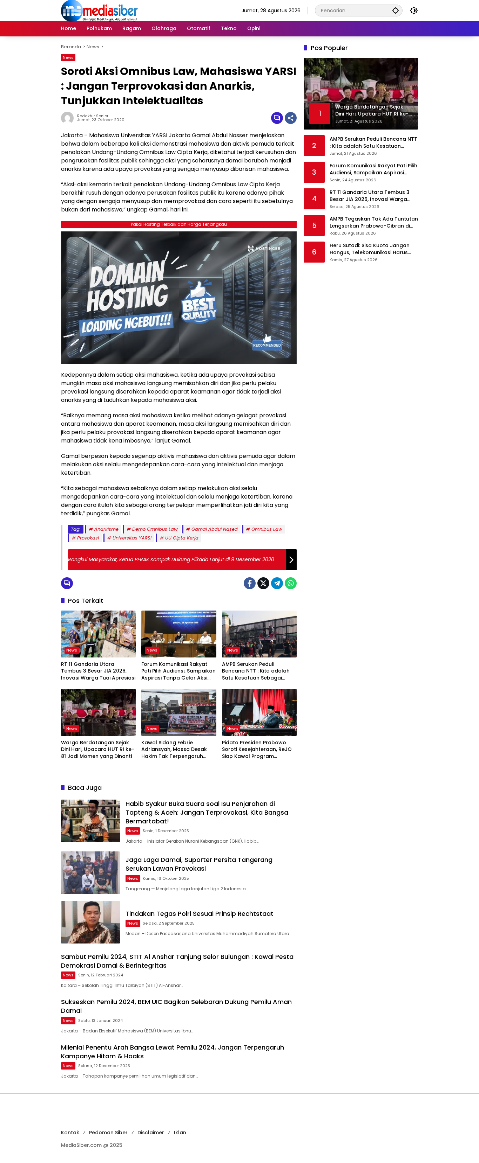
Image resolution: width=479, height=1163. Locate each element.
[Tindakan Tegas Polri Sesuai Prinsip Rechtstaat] (90, 922)
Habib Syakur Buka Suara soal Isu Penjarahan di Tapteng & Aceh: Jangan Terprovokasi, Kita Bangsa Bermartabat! (207, 812)
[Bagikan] (291, 118)
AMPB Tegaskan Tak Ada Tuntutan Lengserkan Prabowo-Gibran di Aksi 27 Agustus (374, 222)
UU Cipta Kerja (181, 538)
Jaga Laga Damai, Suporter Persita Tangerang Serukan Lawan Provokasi (199, 864)
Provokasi (88, 538)
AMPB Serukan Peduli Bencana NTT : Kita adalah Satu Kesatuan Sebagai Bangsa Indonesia (256, 671)
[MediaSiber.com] (99, 10)
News (68, 57)
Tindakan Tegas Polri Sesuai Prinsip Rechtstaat (200, 913)
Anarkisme (106, 529)
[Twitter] (263, 583)
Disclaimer (150, 1132)
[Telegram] (277, 583)
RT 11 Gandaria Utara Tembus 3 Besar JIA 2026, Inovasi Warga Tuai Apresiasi (98, 671)
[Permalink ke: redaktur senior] (69, 118)
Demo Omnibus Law (155, 529)
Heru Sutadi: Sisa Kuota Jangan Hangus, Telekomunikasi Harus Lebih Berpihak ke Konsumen (370, 249)
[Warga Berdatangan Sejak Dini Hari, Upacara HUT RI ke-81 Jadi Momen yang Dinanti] (98, 712)
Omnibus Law (266, 529)
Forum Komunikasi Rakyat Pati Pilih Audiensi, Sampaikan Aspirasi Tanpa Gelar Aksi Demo (178, 671)
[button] (396, 10)
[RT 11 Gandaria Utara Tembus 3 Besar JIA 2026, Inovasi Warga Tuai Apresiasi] (98, 634)
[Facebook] (250, 583)
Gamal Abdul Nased (214, 529)
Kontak (70, 1132)
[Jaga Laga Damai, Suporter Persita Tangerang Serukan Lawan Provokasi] (90, 872)
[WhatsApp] (291, 583)
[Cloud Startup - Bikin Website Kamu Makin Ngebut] (179, 297)
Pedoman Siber (108, 1132)
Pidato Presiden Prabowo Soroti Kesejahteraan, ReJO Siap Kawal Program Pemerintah (257, 749)
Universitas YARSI (132, 538)
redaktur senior (92, 116)
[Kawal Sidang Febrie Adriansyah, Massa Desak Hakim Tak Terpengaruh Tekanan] (178, 712)
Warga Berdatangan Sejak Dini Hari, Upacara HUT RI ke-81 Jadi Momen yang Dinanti (97, 749)
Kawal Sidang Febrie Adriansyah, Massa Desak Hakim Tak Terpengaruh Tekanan (174, 749)
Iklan (180, 1132)
